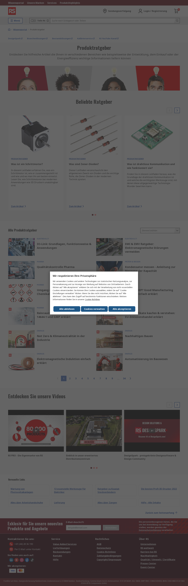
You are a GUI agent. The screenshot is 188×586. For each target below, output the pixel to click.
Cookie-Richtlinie (92, 299)
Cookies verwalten (94, 308)
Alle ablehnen (66, 308)
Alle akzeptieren (122, 308)
